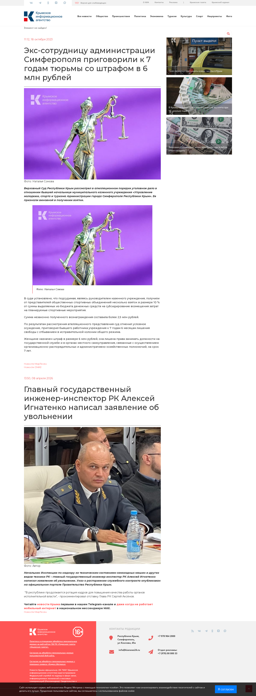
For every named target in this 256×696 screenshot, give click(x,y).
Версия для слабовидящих (93, 3)
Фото (229, 16)
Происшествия (121, 16)
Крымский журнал (220, 2)
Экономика (156, 16)
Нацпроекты (214, 16)
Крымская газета (198, 2)
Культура (186, 16)
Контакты (159, 2)
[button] (228, 34)
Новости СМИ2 (32, 367)
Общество (102, 16)
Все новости (84, 16)
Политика (140, 16)
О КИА (146, 2)
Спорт (199, 16)
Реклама (173, 2)
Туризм (172, 16)
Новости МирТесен (35, 363)
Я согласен (226, 689)
